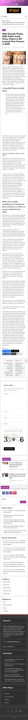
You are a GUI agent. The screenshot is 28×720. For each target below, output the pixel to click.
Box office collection (7, 605)
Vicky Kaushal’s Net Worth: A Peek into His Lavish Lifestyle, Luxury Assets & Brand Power (14, 531)
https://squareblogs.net (8, 569)
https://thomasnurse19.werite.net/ (11, 540)
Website (6, 424)
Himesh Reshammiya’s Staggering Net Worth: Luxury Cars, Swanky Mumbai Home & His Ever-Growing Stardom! (14, 521)
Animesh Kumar (7, 47)
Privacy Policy (21, 1)
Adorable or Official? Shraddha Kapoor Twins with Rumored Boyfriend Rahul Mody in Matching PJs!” (14, 557)
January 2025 (6, 585)
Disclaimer (14, 1)
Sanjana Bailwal (14, 469)
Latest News (6, 611)
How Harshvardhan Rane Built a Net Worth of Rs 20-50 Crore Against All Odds (14, 571)
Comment (6, 393)
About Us (3, 1)
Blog (4, 30)
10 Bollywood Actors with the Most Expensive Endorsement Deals (17, 476)
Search (4, 499)
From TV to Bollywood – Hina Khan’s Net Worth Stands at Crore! (16, 465)
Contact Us (8, 1)
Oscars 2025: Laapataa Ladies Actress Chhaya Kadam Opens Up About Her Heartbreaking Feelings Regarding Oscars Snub (14, 564)
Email (5, 417)
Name (6, 411)
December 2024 (7, 588)
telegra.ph (5, 562)
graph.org (5, 555)
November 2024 (7, 591)
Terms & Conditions (5, 2)
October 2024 (6, 594)
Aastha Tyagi (13, 480)
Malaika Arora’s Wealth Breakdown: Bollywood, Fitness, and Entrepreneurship (14, 526)
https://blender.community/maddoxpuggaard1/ (14, 548)
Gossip (4, 608)
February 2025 (6, 582)
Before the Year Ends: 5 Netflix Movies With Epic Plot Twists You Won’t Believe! (14, 542)
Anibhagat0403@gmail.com (13, 641)
